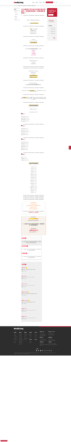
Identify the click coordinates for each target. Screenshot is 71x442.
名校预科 (15, 335)
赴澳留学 (33, 2)
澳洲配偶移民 (20, 341)
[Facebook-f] (44, 350)
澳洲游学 (15, 342)
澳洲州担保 (20, 335)
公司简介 (36, 334)
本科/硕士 (15, 338)
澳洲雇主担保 (20, 342)
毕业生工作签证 (26, 334)
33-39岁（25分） (53, 31)
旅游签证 (25, 335)
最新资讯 (44, 2)
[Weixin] (36, 350)
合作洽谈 (30, 342)
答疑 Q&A (16, 14)
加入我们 (36, 339)
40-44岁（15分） (53, 33)
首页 (14, 5)
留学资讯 (16, 5)
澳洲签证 (40, 2)
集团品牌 (36, 335)
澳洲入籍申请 (20, 334)
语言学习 (15, 341)
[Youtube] (40, 350)
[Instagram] (51, 350)
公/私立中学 (15, 334)
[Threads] (49, 350)
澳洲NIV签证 (20, 338)
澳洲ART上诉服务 (26, 338)
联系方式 (30, 341)
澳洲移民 (37, 2)
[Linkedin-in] (42, 350)
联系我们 (30, 339)
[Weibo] (38, 350)
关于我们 (36, 332)
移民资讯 (16, 16)
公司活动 (16, 18)
